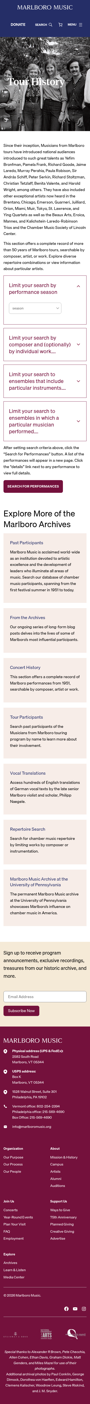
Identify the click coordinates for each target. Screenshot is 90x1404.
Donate (18, 24)
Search (41, 24)
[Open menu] (80, 24)
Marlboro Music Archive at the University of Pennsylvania (39, 882)
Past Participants (26, 543)
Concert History (25, 667)
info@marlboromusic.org (31, 1126)
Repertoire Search (27, 829)
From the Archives (27, 617)
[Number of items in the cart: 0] (60, 25)
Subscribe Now (21, 1010)
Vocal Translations (28, 773)
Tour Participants (26, 717)
